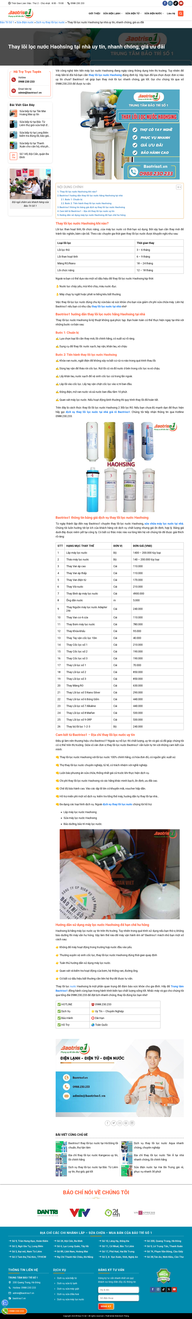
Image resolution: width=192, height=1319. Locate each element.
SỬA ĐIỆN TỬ (132, 13)
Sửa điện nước (25, 22)
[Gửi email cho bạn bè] (120, 1123)
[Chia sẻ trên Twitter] (114, 1123)
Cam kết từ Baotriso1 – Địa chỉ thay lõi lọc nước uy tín (87, 211)
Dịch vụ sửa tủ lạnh (67, 1283)
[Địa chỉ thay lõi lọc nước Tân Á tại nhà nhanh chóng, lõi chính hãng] (126, 1158)
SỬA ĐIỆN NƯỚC (153, 13)
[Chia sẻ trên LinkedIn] (132, 1123)
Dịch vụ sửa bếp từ (67, 1278)
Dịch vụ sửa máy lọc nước (70, 1299)
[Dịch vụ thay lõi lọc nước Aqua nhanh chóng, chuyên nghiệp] (126, 1146)
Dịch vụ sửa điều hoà (68, 1294)
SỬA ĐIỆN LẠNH (111, 13)
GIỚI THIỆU (94, 13)
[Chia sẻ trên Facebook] (107, 1123)
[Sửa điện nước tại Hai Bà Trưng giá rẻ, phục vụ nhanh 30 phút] (126, 1170)
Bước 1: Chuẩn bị (73, 199)
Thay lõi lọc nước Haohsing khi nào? (78, 191)
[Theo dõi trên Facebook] (164, 3)
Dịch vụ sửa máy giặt (68, 1288)
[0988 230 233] (5, 1311)
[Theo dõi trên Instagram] (170, 3)
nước (73, 986)
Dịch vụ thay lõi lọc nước (50, 22)
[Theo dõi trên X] (168, 1289)
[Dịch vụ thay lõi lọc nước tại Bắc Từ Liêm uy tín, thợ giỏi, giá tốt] (61, 1170)
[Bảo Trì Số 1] (20, 13)
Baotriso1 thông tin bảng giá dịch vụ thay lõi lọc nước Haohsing (92, 207)
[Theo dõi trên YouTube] (181, 3)
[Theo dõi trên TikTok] (175, 3)
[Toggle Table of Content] (177, 187)
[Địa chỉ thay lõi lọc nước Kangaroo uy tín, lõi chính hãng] (61, 1158)
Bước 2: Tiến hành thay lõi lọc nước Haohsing (88, 203)
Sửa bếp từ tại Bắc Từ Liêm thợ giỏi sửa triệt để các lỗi (34, 123)
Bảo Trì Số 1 (7, 22)
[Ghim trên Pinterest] (126, 1123)
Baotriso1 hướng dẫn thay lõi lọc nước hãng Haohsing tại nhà (91, 195)
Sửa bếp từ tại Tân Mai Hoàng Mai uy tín (33, 113)
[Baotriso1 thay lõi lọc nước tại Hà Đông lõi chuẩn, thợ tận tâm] (61, 1146)
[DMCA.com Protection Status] (163, 1276)
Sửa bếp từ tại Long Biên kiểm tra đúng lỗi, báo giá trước (34, 134)
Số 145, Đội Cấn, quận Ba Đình (34, 155)
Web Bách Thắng (122, 1316)
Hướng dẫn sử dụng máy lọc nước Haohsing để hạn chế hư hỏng (93, 215)
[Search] (181, 13)
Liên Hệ (171, 13)
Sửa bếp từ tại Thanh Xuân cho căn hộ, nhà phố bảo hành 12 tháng (35, 145)
